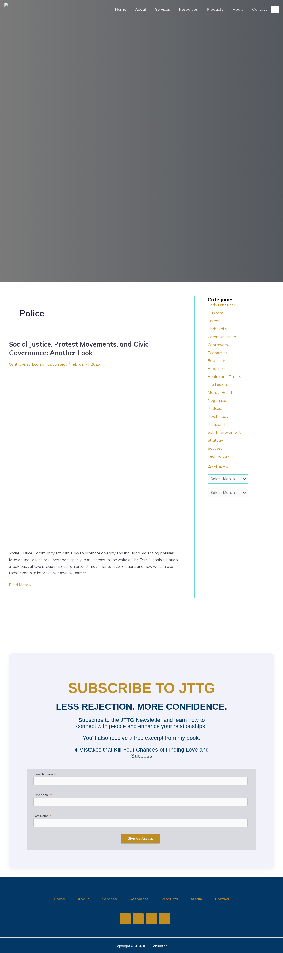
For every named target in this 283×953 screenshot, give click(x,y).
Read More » (20, 584)
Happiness (217, 369)
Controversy (19, 364)
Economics (41, 364)
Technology (218, 456)
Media (237, 9)
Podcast (215, 409)
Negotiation (218, 401)
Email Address (44, 774)
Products (215, 9)
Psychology (218, 416)
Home (120, 9)
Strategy (60, 364)
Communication (222, 337)
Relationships (219, 424)
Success (215, 448)
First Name (42, 795)
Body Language (222, 305)
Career (214, 321)
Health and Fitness (224, 377)
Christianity (217, 329)
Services (162, 9)
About (140, 9)
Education (217, 361)
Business (215, 313)
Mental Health (220, 393)
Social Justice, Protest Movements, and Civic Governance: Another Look (79, 348)
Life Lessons (218, 385)
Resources (188, 9)
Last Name (42, 816)
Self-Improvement (224, 432)
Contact (259, 9)
